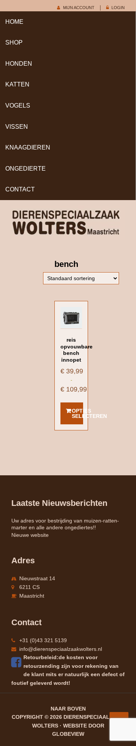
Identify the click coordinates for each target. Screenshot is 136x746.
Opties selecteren (77, 413)
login (118, 7)
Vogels (17, 105)
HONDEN (18, 63)
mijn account (78, 7)
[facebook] (17, 662)
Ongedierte (25, 168)
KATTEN (17, 84)
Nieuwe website (30, 535)
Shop (14, 42)
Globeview (68, 734)
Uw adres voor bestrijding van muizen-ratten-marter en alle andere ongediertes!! (65, 524)
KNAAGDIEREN (27, 147)
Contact (20, 189)
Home (14, 21)
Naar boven (68, 709)
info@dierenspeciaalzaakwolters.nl (60, 649)
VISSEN (16, 126)
